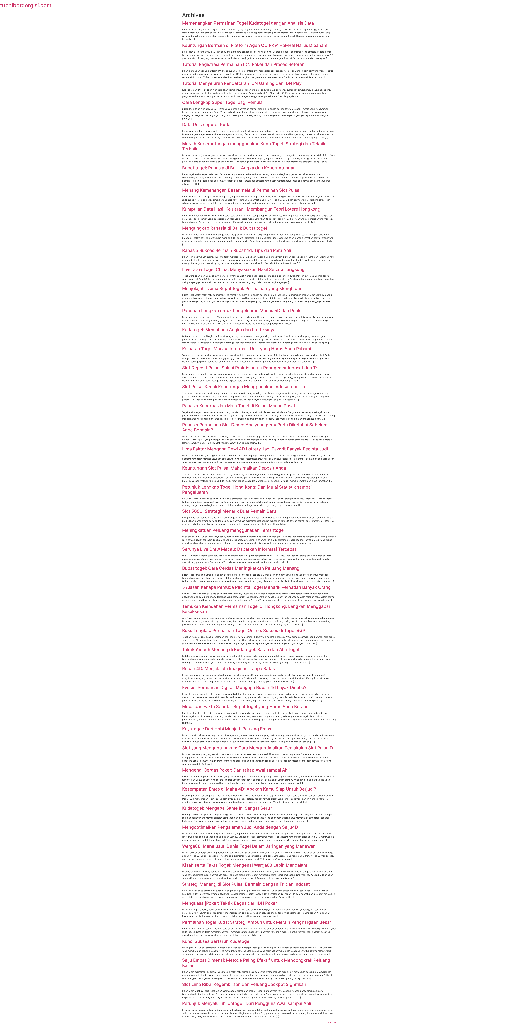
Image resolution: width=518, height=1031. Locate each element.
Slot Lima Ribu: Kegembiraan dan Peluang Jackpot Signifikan (244, 984)
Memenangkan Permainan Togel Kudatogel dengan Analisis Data (248, 23)
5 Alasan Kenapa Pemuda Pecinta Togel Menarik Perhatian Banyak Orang (256, 587)
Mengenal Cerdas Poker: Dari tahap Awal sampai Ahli (236, 770)
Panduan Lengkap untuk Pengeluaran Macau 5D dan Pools (241, 310)
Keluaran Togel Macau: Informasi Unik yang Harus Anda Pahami (246, 348)
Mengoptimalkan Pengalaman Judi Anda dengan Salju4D (240, 827)
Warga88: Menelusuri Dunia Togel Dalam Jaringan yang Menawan (249, 846)
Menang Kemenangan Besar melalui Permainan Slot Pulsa (240, 190)
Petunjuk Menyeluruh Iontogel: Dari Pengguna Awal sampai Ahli (246, 1003)
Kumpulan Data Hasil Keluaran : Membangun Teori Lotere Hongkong (251, 209)
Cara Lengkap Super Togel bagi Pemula (222, 102)
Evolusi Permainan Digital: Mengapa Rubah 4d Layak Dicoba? (244, 687)
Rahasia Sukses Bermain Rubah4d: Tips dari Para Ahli (236, 250)
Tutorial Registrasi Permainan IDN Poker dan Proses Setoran (243, 64)
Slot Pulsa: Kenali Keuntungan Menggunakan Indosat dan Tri (243, 386)
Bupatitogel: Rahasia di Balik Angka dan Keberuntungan (239, 167)
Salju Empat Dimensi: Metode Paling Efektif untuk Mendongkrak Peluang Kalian (256, 963)
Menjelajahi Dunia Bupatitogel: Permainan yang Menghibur (241, 288)
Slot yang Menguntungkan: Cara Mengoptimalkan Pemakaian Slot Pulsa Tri (258, 747)
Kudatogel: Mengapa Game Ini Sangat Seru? (227, 808)
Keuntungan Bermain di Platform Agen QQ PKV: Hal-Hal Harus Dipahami (255, 45)
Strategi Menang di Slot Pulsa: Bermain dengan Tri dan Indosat (246, 884)
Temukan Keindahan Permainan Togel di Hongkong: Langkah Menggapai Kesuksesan (256, 609)
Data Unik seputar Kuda (206, 124)
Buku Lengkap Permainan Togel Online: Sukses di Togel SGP (243, 630)
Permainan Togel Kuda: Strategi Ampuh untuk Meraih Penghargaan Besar (256, 922)
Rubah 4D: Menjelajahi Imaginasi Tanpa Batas (228, 668)
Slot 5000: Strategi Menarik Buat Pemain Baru (229, 511)
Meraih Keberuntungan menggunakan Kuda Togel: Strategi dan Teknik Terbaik (253, 146)
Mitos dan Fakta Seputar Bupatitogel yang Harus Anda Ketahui (246, 706)
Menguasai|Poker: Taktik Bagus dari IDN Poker (229, 903)
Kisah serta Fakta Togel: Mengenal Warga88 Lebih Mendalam (244, 865)
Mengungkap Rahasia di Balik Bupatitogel (224, 228)
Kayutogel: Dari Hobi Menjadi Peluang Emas (226, 728)
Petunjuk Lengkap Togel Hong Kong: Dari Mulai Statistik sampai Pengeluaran (247, 489)
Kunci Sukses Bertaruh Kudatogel (216, 941)
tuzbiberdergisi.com (25, 5)
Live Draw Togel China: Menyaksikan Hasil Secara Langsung (243, 269)
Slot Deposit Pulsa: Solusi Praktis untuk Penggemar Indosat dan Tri (250, 367)
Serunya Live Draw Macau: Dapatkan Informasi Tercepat (239, 549)
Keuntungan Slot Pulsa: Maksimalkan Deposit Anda (234, 468)
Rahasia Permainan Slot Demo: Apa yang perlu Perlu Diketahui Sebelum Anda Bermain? (254, 427)
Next (332, 1022)
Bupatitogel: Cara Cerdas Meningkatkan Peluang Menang (240, 568)
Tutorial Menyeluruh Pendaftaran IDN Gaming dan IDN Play (242, 83)
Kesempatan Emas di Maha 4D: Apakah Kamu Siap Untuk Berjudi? (249, 789)
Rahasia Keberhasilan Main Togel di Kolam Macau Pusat (238, 405)
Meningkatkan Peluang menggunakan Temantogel (233, 530)
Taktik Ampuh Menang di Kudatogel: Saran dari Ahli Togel (240, 649)
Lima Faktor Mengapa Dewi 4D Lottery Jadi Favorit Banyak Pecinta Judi (255, 449)
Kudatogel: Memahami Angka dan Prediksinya (228, 329)
